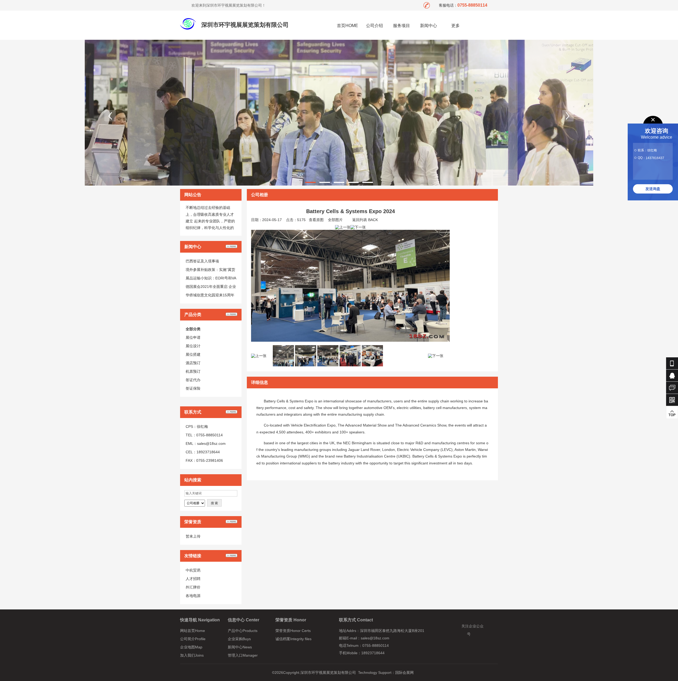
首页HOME (347, 25)
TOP (672, 415)
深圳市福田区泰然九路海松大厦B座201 (392, 631)
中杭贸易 (193, 570)
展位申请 (193, 337)
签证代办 (193, 380)
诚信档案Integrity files (293, 639)
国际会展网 (404, 672)
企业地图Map (191, 647)
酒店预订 (193, 363)
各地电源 (193, 596)
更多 (455, 25)
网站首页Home (192, 631)
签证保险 (193, 388)
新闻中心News (240, 647)
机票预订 (193, 371)
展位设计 (193, 346)
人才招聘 (193, 579)
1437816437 (655, 158)
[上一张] (342, 227)
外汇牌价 (193, 587)
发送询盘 (652, 189)
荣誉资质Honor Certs (293, 631)
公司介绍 (374, 25)
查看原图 (316, 220)
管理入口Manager (243, 655)
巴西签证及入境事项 (202, 261)
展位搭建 (193, 354)
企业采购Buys (239, 639)
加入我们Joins (192, 655)
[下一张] (358, 227)
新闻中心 (428, 25)
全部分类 (193, 329)
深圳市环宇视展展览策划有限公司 (245, 24)
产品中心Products (242, 631)
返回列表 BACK (365, 220)
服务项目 (401, 25)
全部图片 (335, 220)
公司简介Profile (193, 639)
